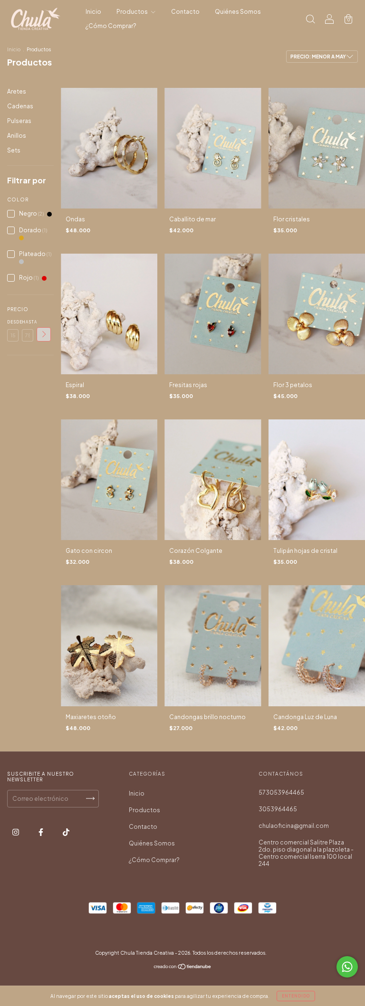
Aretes (16, 91)
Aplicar (44, 334)
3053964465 (278, 809)
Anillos (16, 135)
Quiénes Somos (238, 11)
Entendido (296, 996)
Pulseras (19, 120)
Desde (13, 322)
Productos (132, 11)
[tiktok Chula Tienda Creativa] (66, 831)
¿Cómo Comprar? (111, 25)
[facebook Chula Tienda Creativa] (41, 831)
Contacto (185, 11)
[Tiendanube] (182, 967)
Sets (13, 150)
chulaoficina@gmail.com (294, 825)
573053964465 (281, 792)
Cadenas (20, 106)
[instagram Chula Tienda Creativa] (16, 831)
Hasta (27, 322)
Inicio (93, 11)
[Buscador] (310, 20)
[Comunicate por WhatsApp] (347, 967)
